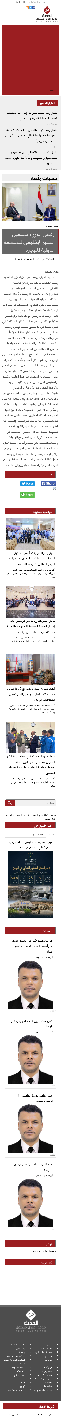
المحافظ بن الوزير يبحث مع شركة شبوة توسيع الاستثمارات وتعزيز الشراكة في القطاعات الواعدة (31, 693)
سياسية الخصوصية (42, 1389)
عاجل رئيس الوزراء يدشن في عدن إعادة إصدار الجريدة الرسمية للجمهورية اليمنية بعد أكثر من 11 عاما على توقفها (31, 625)
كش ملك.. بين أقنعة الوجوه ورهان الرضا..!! (32, 1023)
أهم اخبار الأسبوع (43, 1378)
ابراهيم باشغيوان (44, 956)
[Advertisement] (30, 56)
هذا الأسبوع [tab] (37, 834)
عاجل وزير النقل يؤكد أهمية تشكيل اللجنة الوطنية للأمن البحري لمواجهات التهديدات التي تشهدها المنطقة (32, 558)
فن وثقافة (47, 1367)
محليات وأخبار (45, 1348)
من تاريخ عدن (46, 1370)
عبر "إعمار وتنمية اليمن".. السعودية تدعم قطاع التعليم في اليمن (31, 844)
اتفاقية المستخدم (16, 1389)
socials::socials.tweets (44, 1251)
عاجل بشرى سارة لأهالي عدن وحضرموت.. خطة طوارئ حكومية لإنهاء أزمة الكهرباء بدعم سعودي (30, 157)
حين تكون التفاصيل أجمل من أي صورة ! (33, 1167)
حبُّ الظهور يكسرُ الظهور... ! (35, 1095)
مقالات (48, 1382)
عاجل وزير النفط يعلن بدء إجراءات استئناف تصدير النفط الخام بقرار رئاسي (32, 115)
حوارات (48, 1359)
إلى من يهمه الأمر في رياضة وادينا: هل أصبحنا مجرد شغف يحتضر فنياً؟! (32, 945)
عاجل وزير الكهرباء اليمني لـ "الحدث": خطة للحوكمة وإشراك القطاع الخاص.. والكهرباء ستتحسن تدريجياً (31, 134)
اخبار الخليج (19, 1374)
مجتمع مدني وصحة (16, 1355)
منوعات (21, 1370)
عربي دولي (47, 1355)
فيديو (22, 1386)
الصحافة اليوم (18, 1367)
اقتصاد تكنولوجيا (44, 1374)
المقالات (47, 931)
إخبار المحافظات (17, 1344)
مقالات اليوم (46, 1386)
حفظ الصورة (52, 225)
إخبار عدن (20, 1348)
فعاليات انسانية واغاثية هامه (14, 1361)
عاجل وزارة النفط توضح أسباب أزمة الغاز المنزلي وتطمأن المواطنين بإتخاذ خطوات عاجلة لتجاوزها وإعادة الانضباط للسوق (31, 764)
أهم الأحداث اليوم (43, 1352)
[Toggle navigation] (51, 92)
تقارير (49, 1344)
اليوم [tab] (51, 834)
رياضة (22, 1352)
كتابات (22, 1378)
